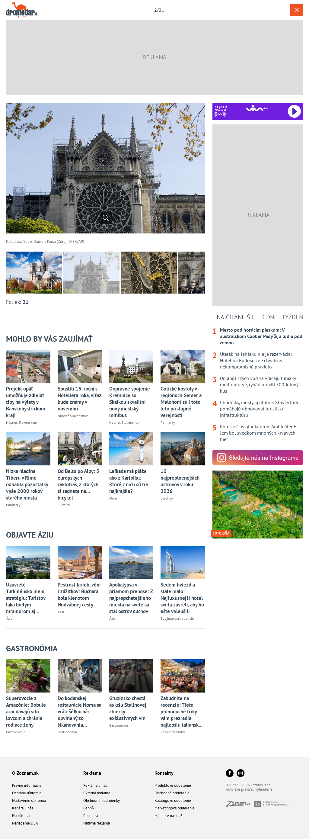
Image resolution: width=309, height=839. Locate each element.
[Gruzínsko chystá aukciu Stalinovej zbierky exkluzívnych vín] (131, 676)
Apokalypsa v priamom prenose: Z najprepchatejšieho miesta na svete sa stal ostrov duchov (131, 598)
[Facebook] (230, 774)
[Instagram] (240, 774)
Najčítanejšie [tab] (236, 317)
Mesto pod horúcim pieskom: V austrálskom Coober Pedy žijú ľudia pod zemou (261, 336)
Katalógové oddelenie (172, 800)
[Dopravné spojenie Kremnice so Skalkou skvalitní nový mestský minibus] (131, 366)
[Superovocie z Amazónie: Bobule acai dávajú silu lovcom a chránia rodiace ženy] (28, 676)
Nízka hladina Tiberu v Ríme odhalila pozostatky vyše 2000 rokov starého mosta (27, 484)
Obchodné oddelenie (172, 793)
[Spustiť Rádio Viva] (257, 108)
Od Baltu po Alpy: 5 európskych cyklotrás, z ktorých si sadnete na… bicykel (78, 484)
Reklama (92, 773)
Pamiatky (168, 422)
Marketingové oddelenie (174, 808)
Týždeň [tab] (292, 317)
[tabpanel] (257, 384)
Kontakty (164, 773)
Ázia (9, 618)
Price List (90, 815)
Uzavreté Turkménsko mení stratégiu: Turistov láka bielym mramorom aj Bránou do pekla (25, 598)
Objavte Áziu (29, 535)
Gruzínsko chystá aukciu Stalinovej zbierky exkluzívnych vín (127, 708)
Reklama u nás (95, 785)
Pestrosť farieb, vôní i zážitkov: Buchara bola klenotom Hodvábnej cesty (79, 594)
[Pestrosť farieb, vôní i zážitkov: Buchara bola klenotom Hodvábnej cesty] (80, 562)
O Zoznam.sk (25, 773)
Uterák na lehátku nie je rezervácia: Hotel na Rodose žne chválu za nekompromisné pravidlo (256, 360)
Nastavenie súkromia (29, 800)
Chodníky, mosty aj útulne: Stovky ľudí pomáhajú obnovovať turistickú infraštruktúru (259, 408)
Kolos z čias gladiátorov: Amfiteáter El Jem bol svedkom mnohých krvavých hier (259, 432)
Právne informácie (27, 785)
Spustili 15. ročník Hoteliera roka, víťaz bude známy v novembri (79, 398)
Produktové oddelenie (172, 785)
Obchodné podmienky (101, 800)
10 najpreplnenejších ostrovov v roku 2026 (180, 481)
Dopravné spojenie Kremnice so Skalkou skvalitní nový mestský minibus (129, 402)
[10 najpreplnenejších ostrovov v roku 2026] (183, 448)
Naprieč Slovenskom (21, 422)
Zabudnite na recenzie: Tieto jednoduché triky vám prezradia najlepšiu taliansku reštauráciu (181, 711)
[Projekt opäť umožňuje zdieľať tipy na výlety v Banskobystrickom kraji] (28, 366)
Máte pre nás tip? (168, 815)
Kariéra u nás (22, 808)
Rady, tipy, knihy (173, 732)
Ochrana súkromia (26, 793)
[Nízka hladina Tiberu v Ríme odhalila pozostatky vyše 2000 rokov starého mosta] (28, 448)
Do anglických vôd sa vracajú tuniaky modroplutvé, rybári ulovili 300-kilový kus (259, 384)
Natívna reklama (96, 823)
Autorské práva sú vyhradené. (249, 789)
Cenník (88, 808)
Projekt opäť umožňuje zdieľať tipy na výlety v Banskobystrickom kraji (25, 402)
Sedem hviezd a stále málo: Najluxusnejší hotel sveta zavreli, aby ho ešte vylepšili (182, 598)
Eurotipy (64, 505)
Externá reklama (96, 793)
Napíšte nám (22, 815)
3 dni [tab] (268, 317)
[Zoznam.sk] (240, 805)
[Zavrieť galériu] (296, 10)
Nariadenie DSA (25, 823)
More (113, 498)
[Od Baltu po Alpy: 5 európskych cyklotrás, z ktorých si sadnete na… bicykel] (80, 448)
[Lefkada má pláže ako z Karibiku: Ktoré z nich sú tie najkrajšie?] (131, 448)
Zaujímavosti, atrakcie (177, 618)
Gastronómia (32, 648)
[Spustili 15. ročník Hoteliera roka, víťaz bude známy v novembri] (80, 366)
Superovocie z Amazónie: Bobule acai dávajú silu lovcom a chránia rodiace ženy (26, 711)
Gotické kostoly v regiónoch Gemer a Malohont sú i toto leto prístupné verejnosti (181, 402)
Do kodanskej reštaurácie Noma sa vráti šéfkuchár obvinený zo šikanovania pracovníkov (79, 711)
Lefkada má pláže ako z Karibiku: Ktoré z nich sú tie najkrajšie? (128, 481)
